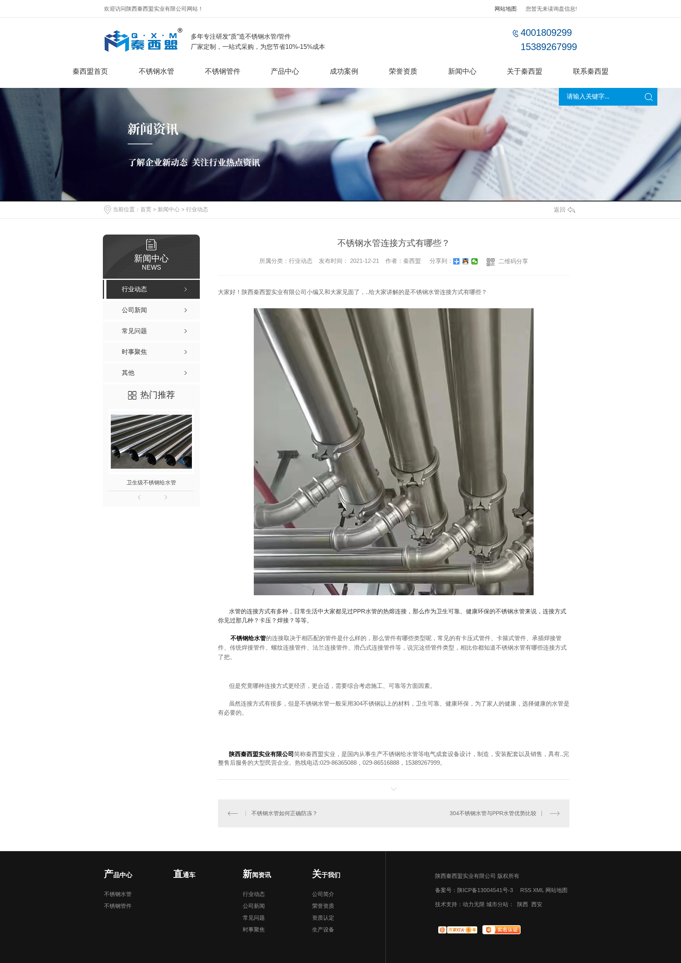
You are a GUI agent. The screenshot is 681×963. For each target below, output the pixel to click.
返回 (560, 209)
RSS (525, 890)
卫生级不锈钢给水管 (151, 482)
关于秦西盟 (524, 71)
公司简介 (323, 894)
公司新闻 (254, 906)
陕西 (522, 904)
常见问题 (254, 918)
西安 (536, 904)
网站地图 (506, 9)
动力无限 (474, 904)
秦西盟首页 (90, 71)
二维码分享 (513, 261)
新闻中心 (462, 71)
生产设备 (323, 929)
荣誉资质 (403, 71)
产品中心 (285, 71)
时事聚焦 (254, 929)
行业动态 (197, 209)
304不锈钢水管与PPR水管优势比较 (493, 813)
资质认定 (323, 918)
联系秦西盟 (590, 71)
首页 (145, 209)
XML (538, 890)
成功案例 (344, 71)
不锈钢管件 (222, 71)
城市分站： (500, 904)
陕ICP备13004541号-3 (485, 890)
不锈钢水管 (156, 71)
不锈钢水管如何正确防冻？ (284, 813)
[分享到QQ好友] (465, 261)
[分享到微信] (474, 261)
